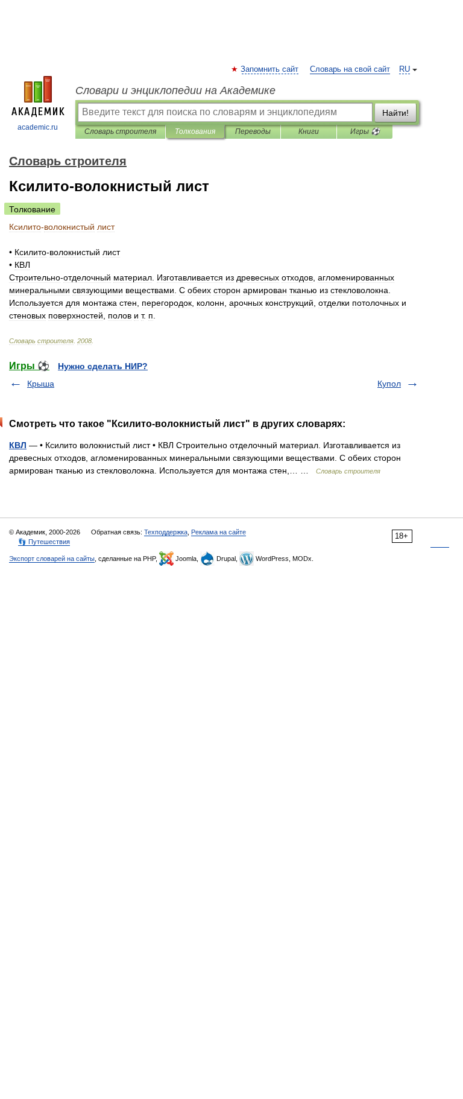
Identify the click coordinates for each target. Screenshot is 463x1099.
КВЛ (18, 445)
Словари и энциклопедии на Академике (175, 90)
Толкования (195, 131)
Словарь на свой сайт (350, 69)
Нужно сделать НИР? (103, 366)
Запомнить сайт (270, 69)
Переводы (253, 131)
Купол (389, 383)
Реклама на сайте (218, 532)
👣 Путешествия (44, 541)
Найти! (395, 113)
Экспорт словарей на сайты (52, 558)
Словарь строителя (120, 131)
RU (404, 69)
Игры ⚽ (365, 131)
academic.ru (37, 127)
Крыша (40, 383)
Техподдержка (165, 532)
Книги (308, 131)
